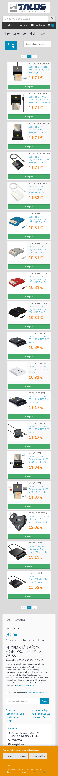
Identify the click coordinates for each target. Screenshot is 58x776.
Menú (10, 25)
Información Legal (40, 710)
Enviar (44, 701)
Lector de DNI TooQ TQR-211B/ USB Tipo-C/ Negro (39, 400)
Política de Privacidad (27, 685)
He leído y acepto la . (27, 693)
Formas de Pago (39, 717)
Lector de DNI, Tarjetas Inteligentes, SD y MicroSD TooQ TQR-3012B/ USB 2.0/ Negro (39, 522)
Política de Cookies (42, 772)
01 (29, 56)
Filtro (11, 44)
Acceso (24, 25)
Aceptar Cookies (38, 756)
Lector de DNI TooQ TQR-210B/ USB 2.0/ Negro (39, 340)
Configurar (9, 756)
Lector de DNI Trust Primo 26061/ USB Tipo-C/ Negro (38, 579)
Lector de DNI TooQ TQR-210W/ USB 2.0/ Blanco (39, 369)
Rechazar (22, 756)
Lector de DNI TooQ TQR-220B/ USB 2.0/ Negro (39, 429)
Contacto (39, 25)
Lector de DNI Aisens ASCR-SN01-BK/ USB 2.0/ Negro (39, 70)
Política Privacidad (15, 714)
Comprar (29, 87)
